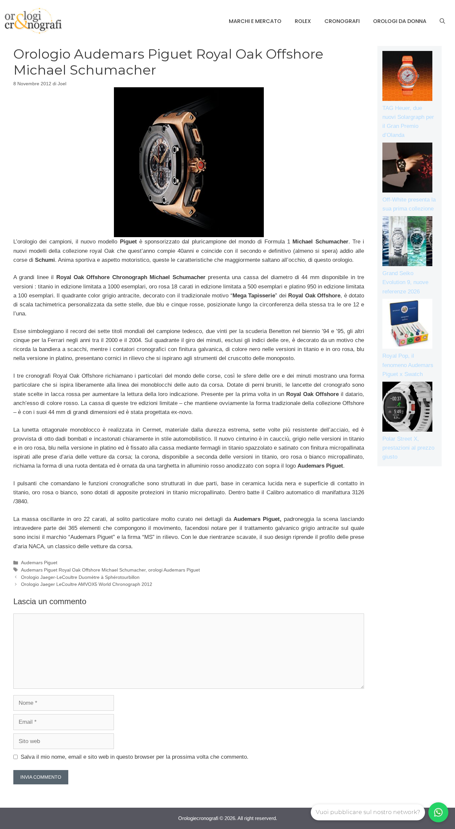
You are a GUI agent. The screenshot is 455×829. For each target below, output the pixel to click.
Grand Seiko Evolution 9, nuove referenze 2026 (405, 282)
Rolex (303, 21)
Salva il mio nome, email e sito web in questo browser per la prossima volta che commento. (134, 757)
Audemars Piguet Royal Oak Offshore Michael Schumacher (83, 570)
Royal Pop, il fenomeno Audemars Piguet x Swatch (407, 365)
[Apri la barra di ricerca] (442, 21)
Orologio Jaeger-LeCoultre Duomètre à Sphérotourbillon (80, 577)
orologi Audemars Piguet (174, 570)
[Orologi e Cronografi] (33, 21)
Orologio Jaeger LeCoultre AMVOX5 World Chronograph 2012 (86, 584)
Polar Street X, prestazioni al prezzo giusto (408, 448)
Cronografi (342, 21)
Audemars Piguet (39, 562)
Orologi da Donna (399, 21)
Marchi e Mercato (255, 21)
